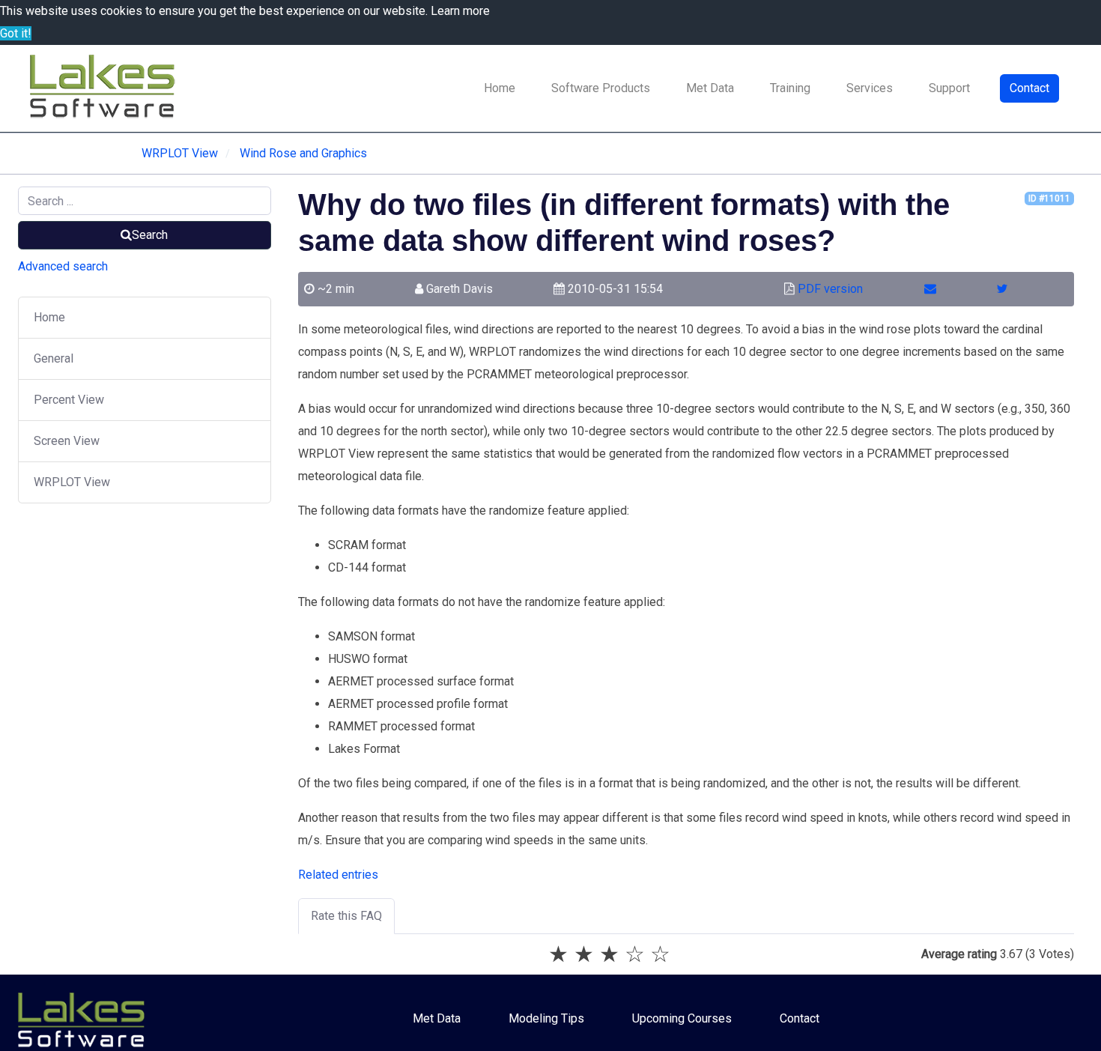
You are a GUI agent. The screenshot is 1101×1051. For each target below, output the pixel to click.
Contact (1029, 88)
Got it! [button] (15, 33)
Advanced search (63, 266)
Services (869, 88)
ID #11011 (1049, 198)
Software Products (600, 88)
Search (150, 235)
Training (790, 88)
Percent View (69, 400)
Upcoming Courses (682, 1018)
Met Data (710, 88)
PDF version (830, 289)
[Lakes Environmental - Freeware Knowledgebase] (105, 88)
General (53, 358)
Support (949, 88)
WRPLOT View (72, 482)
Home (499, 88)
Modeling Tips (546, 1018)
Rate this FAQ (346, 916)
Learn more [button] (460, 11)
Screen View (67, 441)
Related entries (338, 874)
